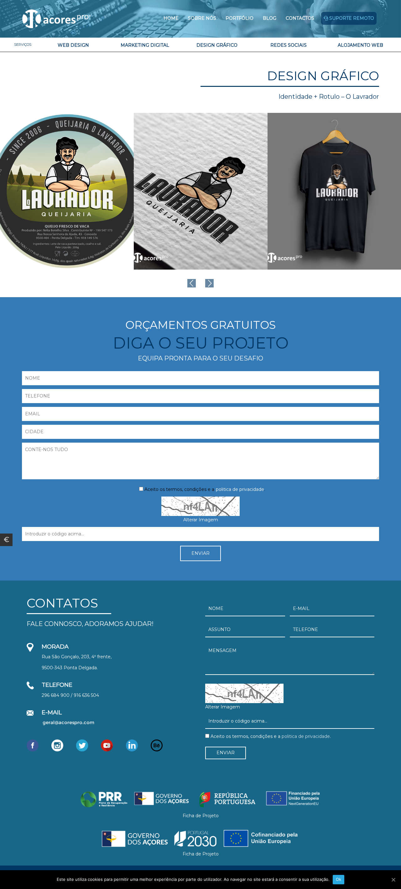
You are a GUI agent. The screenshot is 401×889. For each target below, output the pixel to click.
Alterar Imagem (200, 520)
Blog (269, 18)
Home (171, 18)
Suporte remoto (351, 18)
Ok (338, 879)
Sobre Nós (202, 18)
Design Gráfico (216, 45)
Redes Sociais (288, 45)
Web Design (73, 45)
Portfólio (239, 18)
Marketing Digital (145, 45)
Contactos (300, 18)
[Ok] (393, 879)
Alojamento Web (360, 45)
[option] (67, 191)
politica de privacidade (240, 489)
